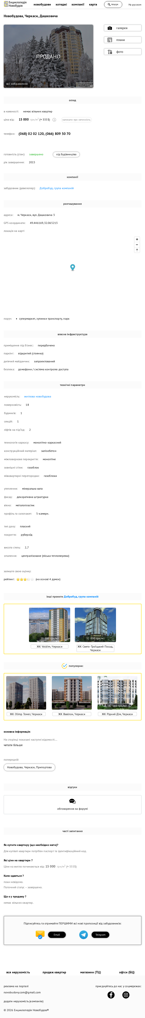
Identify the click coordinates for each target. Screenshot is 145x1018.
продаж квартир (54, 972)
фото (119, 52)
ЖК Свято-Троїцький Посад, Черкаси (95, 648)
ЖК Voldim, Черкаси (49, 646)
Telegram (100, 934)
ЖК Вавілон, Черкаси (71, 714)
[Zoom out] (137, 244)
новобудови (42, 4)
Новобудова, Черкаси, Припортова (29, 767)
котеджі (61, 4)
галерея (121, 28)
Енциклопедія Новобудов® (31, 1010)
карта (93, 4)
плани (120, 40)
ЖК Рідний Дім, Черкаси (117, 714)
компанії (78, 4)
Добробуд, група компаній (57, 188)
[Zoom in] (137, 239)
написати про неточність (76, 119)
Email (57, 934)
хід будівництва (66, 154)
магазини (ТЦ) (90, 972)
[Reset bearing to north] (137, 250)
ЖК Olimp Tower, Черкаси (26, 714)
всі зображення (17, 83)
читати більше (13, 745)
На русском (135, 4)
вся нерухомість (18, 972)
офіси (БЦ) (127, 972)
